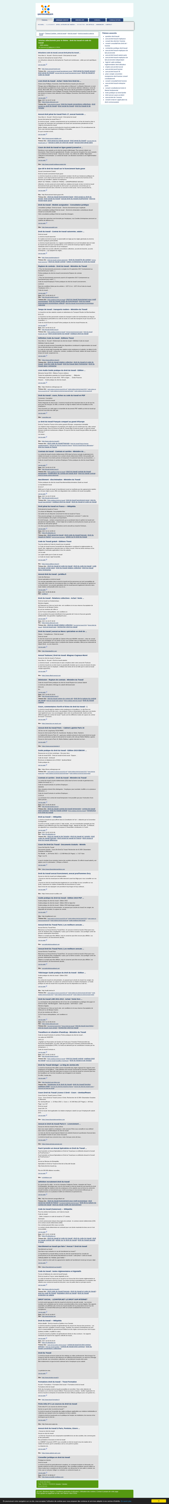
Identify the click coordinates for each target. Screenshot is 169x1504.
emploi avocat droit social (114, 67)
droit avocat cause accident (114, 95)
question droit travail (112, 36)
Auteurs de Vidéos (68, 24)
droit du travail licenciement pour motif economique (67, 1201)
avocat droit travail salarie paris (116, 55)
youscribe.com (46, 417)
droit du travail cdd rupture (55, 700)
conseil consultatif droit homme (116, 81)
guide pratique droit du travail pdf (83, 391)
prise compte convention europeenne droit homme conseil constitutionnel (116, 76)
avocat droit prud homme (113, 69)
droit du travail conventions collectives (76, 104)
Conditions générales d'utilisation (67, 1491)
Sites (58, 24)
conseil (97, 20)
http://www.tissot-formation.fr (51, 1399)
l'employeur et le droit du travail (60, 1084)
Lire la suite (42, 64)
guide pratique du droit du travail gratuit (80, 773)
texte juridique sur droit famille (115, 93)
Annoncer (100, 24)
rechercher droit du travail (67, 627)
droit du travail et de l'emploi (58, 836)
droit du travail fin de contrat (80, 260)
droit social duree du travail (58, 334)
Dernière (64, 1484)
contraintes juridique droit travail (116, 48)
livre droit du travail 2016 (80, 625)
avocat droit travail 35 (112, 71)
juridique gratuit (62, 20)
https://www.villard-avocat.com (51, 675)
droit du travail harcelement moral (77, 500)
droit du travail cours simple (47, 1028)
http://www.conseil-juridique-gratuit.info (54, 164)
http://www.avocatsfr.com (49, 227)
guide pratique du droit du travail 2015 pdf (57, 389)
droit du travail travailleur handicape (57, 1060)
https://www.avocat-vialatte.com (51, 138)
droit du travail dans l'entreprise (75, 364)
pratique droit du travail (79, 334)
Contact (109, 24)
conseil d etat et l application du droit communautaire (116, 101)
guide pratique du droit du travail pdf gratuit (61, 391)
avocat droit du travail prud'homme (74, 199)
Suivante (58, 1484)
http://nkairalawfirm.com (49, 651)
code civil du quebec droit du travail (56, 1345)
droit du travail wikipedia (58, 537)
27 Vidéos (49, 47)
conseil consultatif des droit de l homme (116, 45)
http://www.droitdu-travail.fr (50, 1377)
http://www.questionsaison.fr (50, 257)
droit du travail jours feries (84, 1026)
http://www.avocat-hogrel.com (51, 69)
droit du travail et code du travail (84, 502)
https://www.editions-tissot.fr (50, 360)
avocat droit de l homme (113, 97)
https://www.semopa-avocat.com (52, 1144)
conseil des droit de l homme (115, 41)
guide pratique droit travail (77, 920)
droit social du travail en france (69, 838)
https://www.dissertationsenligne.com (53, 869)
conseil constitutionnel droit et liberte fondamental (115, 89)
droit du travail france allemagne (83, 445)
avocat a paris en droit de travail (60, 143)
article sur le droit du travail (76, 537)
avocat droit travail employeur (115, 39)
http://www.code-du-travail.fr (50, 441)
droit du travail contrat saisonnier (57, 260)
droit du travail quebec (52, 1347)
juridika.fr (45, 594)
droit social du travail (66, 106)
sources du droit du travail (46, 1088)
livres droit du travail (54, 104)
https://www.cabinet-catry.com (51, 1453)
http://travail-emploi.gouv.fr (50, 297)
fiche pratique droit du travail (56, 299)
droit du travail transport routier (74, 332)
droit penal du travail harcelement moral (59, 71)
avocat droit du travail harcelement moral (67, 73)
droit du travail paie (49, 627)
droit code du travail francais (58, 443)
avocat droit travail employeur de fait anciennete (116, 52)
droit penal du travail (46, 73)
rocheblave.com (47, 1177)
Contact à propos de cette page (107, 1491)
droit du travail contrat (56, 262)
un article (90, 24)
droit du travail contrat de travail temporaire (64, 809)
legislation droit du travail (66, 1293)
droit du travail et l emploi (80, 836)
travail (45, 20)
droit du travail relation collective (60, 362)
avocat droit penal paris (84, 143)
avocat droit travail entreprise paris (115, 84)
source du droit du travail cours (83, 1086)
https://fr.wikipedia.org (49, 533)
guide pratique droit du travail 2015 (77, 389)
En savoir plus (126, 1501)
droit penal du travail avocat (84, 71)
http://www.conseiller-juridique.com (52, 1477)
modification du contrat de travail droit (62, 473)
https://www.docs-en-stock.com (51, 723)
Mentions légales (49, 1491)
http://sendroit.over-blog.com (51, 1082)
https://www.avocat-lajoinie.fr (51, 746)
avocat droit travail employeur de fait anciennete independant (116, 59)
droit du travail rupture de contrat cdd (60, 698)
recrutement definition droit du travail (69, 1203)
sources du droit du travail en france (62, 1086)
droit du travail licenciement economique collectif (64, 302)
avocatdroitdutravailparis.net (50, 944)
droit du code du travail (53, 364)
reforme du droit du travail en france (61, 445)
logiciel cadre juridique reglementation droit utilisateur (115, 63)
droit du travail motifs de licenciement (63, 301)
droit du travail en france (47, 447)
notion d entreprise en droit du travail (81, 262)
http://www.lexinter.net (49, 1316)
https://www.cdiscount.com (50, 102)
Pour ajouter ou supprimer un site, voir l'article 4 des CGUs (57, 1493)
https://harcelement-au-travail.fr (52, 1267)
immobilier (79, 20)
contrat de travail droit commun (73, 1347)
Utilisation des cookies (88, 1491)
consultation (115, 20)
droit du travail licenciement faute (60, 197)
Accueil (41, 24)
